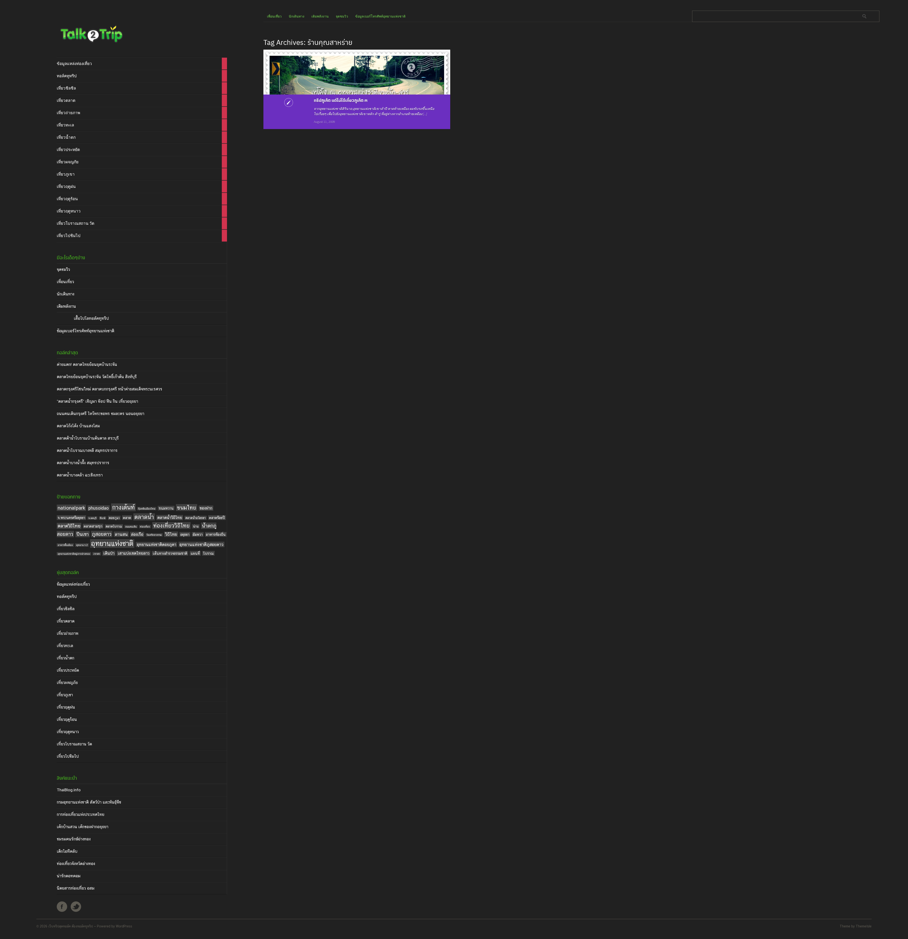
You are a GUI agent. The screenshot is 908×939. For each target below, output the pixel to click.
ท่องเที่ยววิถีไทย (171, 525)
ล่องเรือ (137, 534)
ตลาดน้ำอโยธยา (195, 518)
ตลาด (127, 517)
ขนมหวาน (166, 508)
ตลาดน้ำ (144, 517)
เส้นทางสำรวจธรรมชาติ (170, 553)
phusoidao (98, 508)
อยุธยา (184, 534)
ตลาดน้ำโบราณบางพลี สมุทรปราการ (87, 450)
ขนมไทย (186, 507)
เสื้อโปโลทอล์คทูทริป (91, 318)
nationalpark (71, 508)
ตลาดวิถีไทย (69, 526)
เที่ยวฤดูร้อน (67, 719)
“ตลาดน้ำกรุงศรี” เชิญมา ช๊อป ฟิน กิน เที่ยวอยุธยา (97, 401)
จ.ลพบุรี (92, 518)
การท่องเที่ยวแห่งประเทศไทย (80, 814)
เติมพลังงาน (66, 306)
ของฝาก (206, 508)
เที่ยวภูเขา (65, 694)
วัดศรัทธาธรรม (154, 534)
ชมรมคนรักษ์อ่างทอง (74, 839)
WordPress (124, 926)
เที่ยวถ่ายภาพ (67, 633)
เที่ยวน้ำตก (65, 658)
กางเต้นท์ (123, 507)
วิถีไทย (171, 534)
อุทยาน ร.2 (82, 545)
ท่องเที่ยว (145, 526)
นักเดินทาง (65, 294)
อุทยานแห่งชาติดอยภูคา (156, 544)
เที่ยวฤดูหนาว (68, 731)
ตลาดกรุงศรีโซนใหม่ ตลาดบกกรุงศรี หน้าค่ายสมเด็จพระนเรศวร (109, 389)
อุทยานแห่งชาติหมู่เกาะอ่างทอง (74, 553)
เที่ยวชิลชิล (65, 608)
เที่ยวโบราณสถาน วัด (74, 744)
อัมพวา (198, 534)
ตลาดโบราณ (114, 526)
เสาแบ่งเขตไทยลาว (133, 553)
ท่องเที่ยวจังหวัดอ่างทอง (76, 863)
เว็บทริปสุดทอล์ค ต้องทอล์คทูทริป (70, 926)
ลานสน (121, 534)
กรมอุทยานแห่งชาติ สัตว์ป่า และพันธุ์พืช (89, 802)
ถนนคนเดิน (131, 526)
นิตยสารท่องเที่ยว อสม (75, 888)
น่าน (196, 526)
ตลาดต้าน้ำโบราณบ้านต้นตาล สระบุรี (88, 438)
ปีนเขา (82, 534)
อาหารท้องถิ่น (216, 534)
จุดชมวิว (63, 269)
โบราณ (208, 553)
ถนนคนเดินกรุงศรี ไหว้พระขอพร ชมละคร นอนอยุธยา (100, 413)
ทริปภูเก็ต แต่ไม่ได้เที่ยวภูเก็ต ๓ (340, 100)
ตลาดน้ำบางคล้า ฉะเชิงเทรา (80, 475)
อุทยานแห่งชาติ (112, 543)
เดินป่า (108, 553)
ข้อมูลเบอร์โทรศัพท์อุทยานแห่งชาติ (85, 331)
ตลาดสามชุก (93, 526)
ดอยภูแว (114, 518)
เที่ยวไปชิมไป (68, 756)
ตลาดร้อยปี (217, 517)
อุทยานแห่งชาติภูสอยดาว (201, 544)
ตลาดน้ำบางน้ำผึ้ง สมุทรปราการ (83, 462)
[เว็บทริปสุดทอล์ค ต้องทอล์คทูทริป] (91, 44)
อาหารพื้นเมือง (65, 545)
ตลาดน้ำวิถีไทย (169, 517)
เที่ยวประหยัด (68, 670)
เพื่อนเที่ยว (65, 281)
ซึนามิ (102, 518)
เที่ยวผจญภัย (67, 682)
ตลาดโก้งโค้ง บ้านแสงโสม (78, 426)
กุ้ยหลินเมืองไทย (146, 508)
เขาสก (96, 553)
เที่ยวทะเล (65, 645)
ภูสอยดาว (101, 534)
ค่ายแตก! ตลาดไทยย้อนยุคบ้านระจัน (87, 364)
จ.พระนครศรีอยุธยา (71, 517)
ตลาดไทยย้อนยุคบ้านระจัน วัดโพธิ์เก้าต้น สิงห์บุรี (97, 376)
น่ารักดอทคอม (68, 876)
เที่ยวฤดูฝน (66, 707)
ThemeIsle (864, 926)
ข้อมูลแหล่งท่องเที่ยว (73, 584)
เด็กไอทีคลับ (67, 851)
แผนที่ (195, 553)
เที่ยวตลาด (65, 621)
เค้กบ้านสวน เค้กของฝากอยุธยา (82, 826)
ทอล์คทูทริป (67, 596)
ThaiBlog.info (69, 790)
